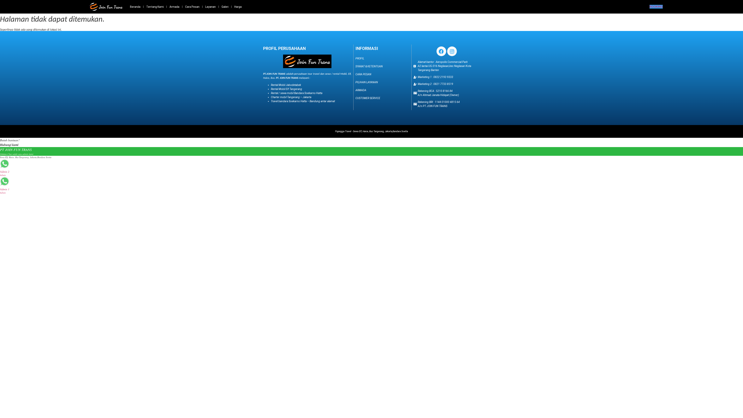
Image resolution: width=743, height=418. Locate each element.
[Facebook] (441, 51)
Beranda (135, 6)
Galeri (225, 6)
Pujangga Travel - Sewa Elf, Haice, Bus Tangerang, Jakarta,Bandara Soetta (371, 131)
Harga (238, 6)
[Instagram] (452, 51)
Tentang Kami (155, 6)
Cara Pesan (192, 6)
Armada (174, 6)
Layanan (210, 6)
